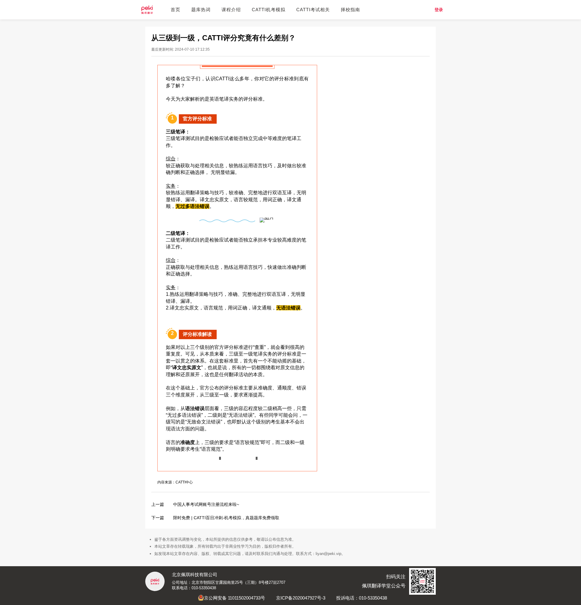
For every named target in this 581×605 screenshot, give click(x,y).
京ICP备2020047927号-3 (300, 598)
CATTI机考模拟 (268, 9)
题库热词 (201, 9)
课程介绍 (231, 9)
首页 (175, 9)
